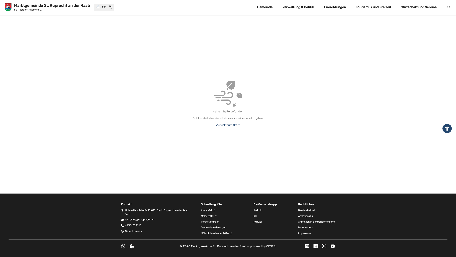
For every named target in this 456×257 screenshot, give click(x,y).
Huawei (257, 221)
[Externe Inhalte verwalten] (132, 246)
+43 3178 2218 (133, 225)
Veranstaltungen (210, 221)
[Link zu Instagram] (324, 246)
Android (257, 210)
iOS (255, 216)
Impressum (304, 233)
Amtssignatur (305, 216)
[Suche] (449, 7)
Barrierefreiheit (306, 210)
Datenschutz (305, 227)
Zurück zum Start (228, 125)
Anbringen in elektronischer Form (316, 221)
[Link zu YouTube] (333, 246)
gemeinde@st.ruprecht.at (139, 219)
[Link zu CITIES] (307, 246)
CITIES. (271, 246)
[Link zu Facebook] (316, 246)
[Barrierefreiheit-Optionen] (123, 246)
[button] (133, 231)
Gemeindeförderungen (213, 227)
